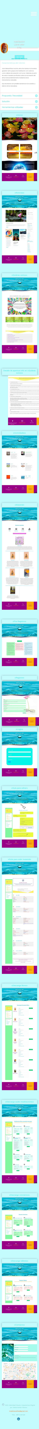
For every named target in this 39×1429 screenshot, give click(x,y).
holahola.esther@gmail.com (18, 1411)
